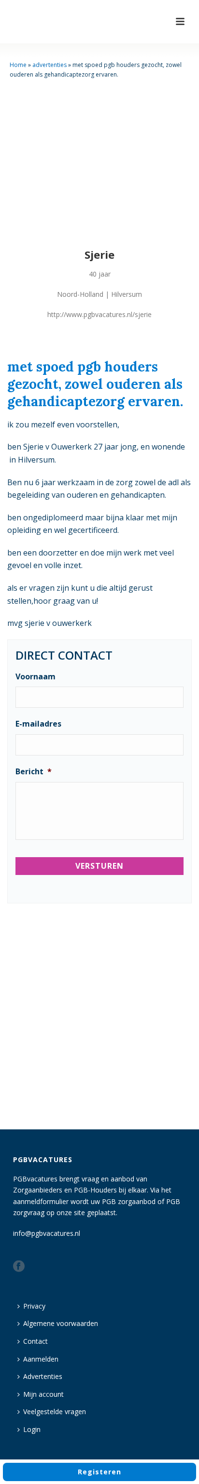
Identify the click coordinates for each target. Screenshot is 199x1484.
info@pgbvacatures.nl (46, 1233)
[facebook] (19, 1266)
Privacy (34, 1306)
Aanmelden (40, 1359)
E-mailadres (38, 724)
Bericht (33, 772)
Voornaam (35, 677)
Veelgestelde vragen (54, 1411)
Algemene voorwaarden (60, 1323)
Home (18, 65)
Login (32, 1429)
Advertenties (42, 1376)
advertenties (49, 65)
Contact (35, 1341)
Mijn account (43, 1394)
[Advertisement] (99, 1018)
